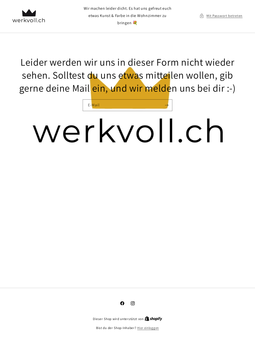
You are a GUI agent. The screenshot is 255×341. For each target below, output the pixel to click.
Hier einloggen (148, 328)
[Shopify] (153, 319)
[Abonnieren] (166, 105)
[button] (221, 16)
